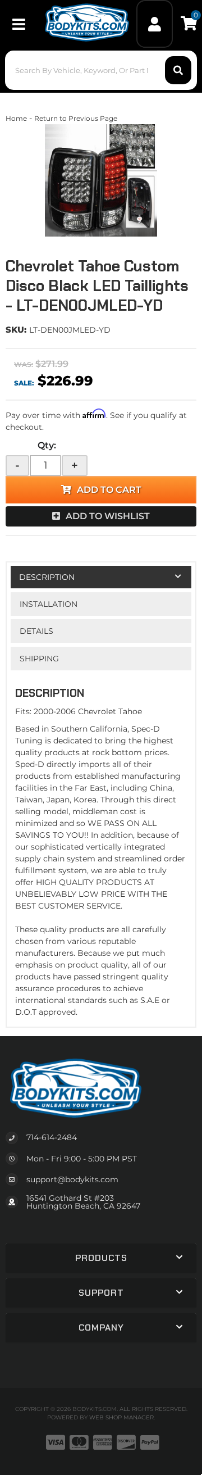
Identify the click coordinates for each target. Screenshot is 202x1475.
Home (16, 118)
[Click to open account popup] (154, 24)
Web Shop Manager (121, 1417)
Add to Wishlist (108, 516)
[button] (101, 70)
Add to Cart (109, 489)
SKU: (16, 329)
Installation (48, 604)
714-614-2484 (51, 1137)
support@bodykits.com (72, 1179)
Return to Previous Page (75, 118)
